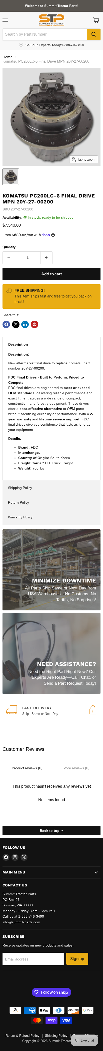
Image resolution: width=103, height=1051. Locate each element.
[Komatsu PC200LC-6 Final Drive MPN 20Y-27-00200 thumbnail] (11, 177)
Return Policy (18, 502)
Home (7, 57)
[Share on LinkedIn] (25, 324)
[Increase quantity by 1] (46, 257)
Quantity (9, 247)
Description (18, 344)
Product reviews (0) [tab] (27, 768)
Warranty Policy (20, 517)
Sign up (77, 958)
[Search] (93, 34)
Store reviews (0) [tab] (76, 768)
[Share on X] (16, 324)
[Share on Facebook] (6, 324)
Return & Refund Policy (23, 1036)
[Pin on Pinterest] (34, 324)
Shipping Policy (20, 488)
